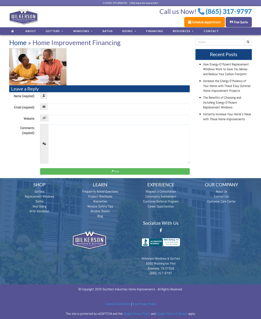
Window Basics (100, 211)
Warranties (100, 201)
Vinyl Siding (39, 206)
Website (29, 118)
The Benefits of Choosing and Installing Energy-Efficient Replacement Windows (222, 102)
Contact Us (221, 196)
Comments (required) (27, 130)
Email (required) (24, 107)
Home (18, 42)
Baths (108, 31)
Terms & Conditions (117, 304)
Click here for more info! (144, 3)
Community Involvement (160, 196)
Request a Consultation (161, 191)
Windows (81, 31)
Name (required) (24, 96)
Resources (181, 31)
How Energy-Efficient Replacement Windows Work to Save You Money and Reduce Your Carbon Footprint (226, 69)
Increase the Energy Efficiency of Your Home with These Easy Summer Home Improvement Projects (227, 86)
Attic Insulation (39, 211)
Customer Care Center (221, 201)
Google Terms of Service (171, 313)
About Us (221, 191)
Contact (211, 31)
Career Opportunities (161, 206)
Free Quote (240, 22)
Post (116, 171)
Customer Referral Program (160, 201)
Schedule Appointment (206, 22)
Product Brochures (100, 196)
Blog (100, 216)
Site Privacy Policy (144, 304)
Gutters (53, 31)
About (30, 31)
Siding (127, 31)
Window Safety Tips (100, 206)
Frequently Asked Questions (100, 191)
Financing (154, 31)
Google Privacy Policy (136, 313)
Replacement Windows (39, 196)
